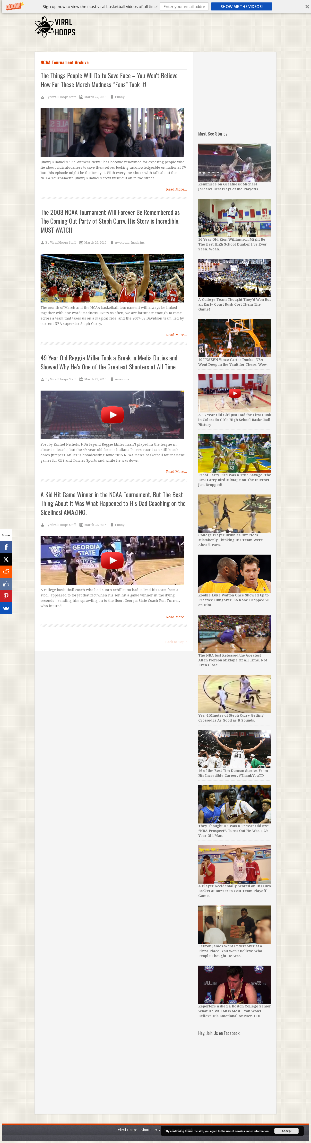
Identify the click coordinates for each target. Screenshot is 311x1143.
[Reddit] (6, 572)
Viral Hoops (128, 1130)
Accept (287, 1131)
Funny (119, 97)
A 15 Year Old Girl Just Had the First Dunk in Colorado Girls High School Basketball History (234, 420)
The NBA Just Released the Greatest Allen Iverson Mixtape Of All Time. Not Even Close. (232, 660)
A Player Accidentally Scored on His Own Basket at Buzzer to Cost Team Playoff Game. (234, 891)
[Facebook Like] (6, 584)
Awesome (122, 242)
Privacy (160, 1130)
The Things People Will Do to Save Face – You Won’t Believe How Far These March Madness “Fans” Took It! (109, 80)
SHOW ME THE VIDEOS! (242, 6)
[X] (6, 559)
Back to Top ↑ (176, 642)
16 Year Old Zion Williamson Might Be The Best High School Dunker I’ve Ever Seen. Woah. (232, 244)
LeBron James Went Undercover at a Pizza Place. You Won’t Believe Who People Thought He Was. (230, 951)
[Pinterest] (6, 596)
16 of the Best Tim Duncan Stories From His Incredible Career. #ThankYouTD (233, 773)
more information (257, 1131)
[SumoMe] (6, 608)
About (145, 1130)
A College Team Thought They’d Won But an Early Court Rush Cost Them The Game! (234, 304)
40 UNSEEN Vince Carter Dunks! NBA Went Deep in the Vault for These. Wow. (233, 362)
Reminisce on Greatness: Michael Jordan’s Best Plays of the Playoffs (228, 186)
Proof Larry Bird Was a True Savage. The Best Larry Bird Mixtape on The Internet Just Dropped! (234, 480)
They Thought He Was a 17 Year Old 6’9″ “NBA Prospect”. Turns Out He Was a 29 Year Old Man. (233, 831)
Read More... (176, 189)
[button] (100, 6)
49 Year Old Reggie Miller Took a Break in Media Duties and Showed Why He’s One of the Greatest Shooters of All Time (109, 362)
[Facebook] (6, 547)
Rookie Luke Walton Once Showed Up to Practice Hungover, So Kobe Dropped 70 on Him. (233, 600)
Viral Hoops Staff (63, 97)
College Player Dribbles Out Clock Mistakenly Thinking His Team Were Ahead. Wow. (230, 540)
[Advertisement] (187, 29)
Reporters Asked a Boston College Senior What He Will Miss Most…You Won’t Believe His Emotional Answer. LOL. (234, 1011)
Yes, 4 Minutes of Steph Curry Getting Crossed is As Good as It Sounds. (231, 717)
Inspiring (138, 242)
